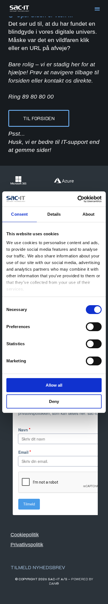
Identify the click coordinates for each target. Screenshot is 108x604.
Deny (54, 401)
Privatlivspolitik (27, 544)
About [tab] (89, 214)
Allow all (54, 385)
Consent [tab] (19, 214)
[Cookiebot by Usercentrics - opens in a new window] (78, 199)
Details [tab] (54, 214)
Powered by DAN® (71, 581)
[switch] (94, 326)
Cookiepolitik (25, 534)
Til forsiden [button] (39, 118)
